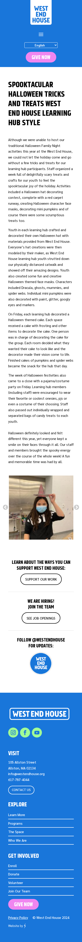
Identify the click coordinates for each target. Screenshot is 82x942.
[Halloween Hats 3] (41, 508)
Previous (5, 507)
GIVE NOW (41, 57)
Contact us (21, 790)
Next (76, 507)
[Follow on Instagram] (13, 733)
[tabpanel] (41, 507)
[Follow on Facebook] (25, 733)
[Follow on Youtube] (37, 733)
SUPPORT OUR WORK (41, 579)
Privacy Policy (18, 917)
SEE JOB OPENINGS (41, 618)
